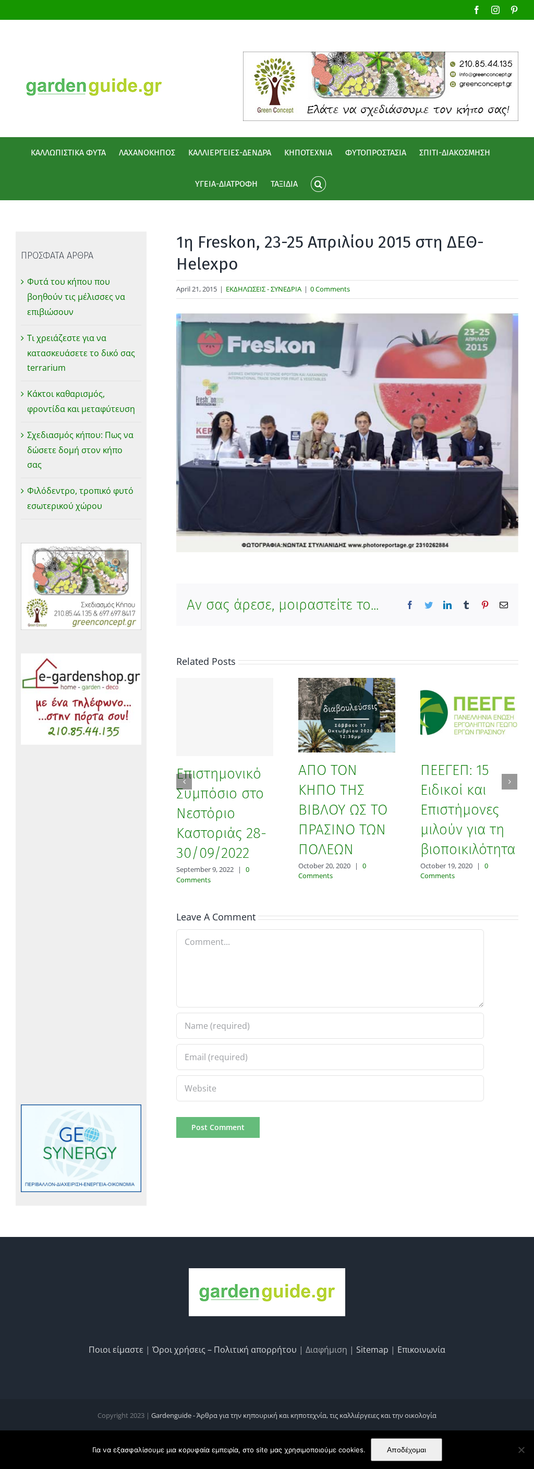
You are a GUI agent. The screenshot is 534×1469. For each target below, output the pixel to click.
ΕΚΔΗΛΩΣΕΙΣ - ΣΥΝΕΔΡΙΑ (263, 289)
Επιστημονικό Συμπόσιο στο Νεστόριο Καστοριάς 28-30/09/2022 (221, 813)
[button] (318, 184)
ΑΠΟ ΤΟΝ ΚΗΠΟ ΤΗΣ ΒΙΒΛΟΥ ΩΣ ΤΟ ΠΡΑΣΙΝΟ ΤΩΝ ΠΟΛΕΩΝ (342, 809)
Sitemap (372, 1349)
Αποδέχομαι (406, 1450)
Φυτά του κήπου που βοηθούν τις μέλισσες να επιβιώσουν (76, 297)
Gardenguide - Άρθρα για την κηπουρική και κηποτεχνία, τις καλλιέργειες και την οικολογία (293, 1415)
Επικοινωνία (421, 1349)
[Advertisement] (81, 924)
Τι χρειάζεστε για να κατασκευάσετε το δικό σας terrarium (81, 353)
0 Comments (330, 289)
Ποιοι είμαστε (116, 1349)
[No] (521, 1449)
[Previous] (184, 782)
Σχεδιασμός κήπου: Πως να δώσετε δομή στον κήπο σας (80, 450)
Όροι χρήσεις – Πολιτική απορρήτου (224, 1349)
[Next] (509, 782)
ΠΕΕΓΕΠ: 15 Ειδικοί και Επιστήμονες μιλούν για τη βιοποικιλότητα (467, 809)
